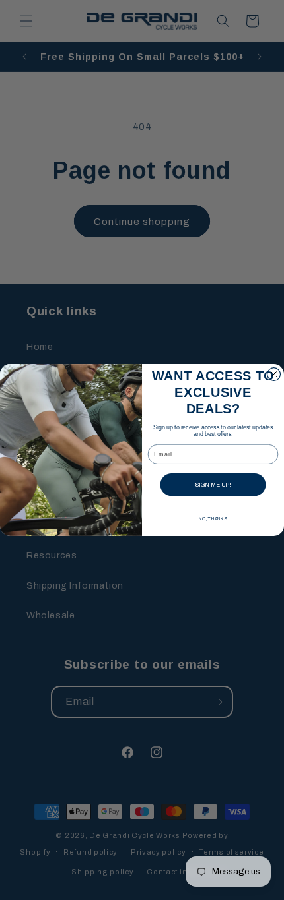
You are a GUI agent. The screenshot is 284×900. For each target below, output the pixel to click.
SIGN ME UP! (213, 484)
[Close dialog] (274, 374)
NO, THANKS (213, 519)
